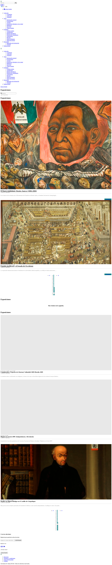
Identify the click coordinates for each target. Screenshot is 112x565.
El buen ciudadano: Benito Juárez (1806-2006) (19, 191)
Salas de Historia (11, 39)
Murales (9, 37)
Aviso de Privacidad (8, 559)
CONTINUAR (18, 540)
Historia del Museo (11, 33)
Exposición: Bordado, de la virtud (15, 24)
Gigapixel (9, 17)
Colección (6, 13)
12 (54, 290)
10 (54, 287)
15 (54, 294)
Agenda (9, 22)
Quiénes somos (10, 31)
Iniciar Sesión (8, 9)
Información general (11, 20)
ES (3, 6)
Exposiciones (10, 21)
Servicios (9, 26)
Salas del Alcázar (11, 40)
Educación (6, 41)
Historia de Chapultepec (12, 35)
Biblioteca (9, 25)
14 (54, 293)
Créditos (6, 561)
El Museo (6, 29)
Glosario (9, 44)
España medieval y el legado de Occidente (17, 266)
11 (54, 289)
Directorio (6, 557)
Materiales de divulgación (13, 43)
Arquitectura (10, 32)
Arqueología (10, 36)
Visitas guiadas (10, 28)
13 (54, 292)
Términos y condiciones (9, 558)
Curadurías (9, 14)
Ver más (108, 199)
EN (6, 6)
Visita (5, 18)
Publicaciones (7, 46)
